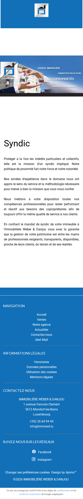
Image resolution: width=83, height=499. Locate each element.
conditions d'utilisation (30, 494)
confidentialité (63, 490)
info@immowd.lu (41, 426)
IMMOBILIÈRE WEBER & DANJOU (41, 399)
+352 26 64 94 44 (41, 421)
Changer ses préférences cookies (27, 472)
